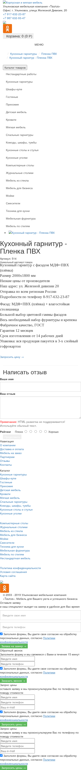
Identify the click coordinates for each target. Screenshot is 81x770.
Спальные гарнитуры (19, 135)
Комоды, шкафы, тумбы (21, 142)
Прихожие (12, 104)
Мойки (10, 195)
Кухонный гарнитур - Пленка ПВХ (30, 57)
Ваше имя (7, 379)
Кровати (11, 119)
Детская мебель (16, 112)
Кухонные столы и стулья (22, 150)
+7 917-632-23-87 (14, 14)
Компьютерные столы (20, 165)
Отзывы (5, 461)
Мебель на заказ (10, 453)
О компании (8, 445)
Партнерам (7, 457)
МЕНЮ (39, 44)
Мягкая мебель (16, 127)
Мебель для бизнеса (19, 188)
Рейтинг (5, 432)
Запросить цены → (13, 724)
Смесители (13, 203)
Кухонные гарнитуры (23, 54)
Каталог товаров (15, 67)
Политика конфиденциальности (20, 568)
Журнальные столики (19, 173)
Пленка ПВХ (49, 54)
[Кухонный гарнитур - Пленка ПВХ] (44, 232)
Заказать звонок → (13, 680)
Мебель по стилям (18, 226)
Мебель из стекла (17, 180)
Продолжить (12, 437)
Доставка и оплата (12, 449)
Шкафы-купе (14, 89)
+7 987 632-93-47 (14, 18)
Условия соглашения (13, 572)
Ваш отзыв (7, 394)
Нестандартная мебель (15, 558)
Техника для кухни (18, 211)
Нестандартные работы (21, 74)
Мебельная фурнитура (21, 218)
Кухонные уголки (17, 157)
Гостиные (12, 97)
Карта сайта (8, 576)
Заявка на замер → (13, 646)
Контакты (6, 464)
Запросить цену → (12, 357)
